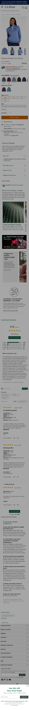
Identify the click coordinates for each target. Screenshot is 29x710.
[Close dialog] (27, 686)
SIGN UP (24, 697)
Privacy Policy (14, 705)
